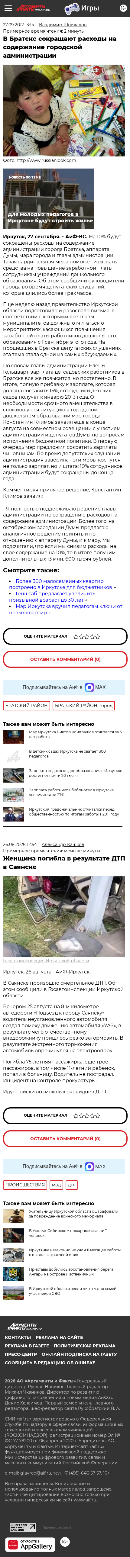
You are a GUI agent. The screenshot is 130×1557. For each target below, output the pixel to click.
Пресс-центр (21, 1354)
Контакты (18, 1337)
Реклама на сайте (59, 1337)
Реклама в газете (27, 1346)
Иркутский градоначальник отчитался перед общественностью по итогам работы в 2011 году (74, 811)
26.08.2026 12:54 (20, 844)
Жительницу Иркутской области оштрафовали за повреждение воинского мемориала (73, 1213)
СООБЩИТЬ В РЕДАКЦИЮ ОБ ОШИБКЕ (50, 1363)
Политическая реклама (84, 1346)
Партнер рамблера (57, 1527)
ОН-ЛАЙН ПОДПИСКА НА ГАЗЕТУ (79, 1354)
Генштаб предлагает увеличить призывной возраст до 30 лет (52, 597)
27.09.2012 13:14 (18, 24)
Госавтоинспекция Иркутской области (46, 960)
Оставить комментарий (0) (65, 659)
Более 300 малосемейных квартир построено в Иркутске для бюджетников (60, 584)
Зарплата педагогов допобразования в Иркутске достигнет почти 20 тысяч (75, 773)
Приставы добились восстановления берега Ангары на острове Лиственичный (71, 1271)
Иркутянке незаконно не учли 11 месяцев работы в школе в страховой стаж (75, 1252)
